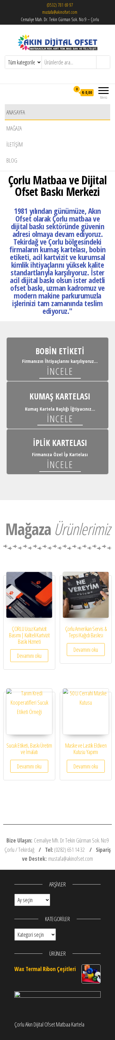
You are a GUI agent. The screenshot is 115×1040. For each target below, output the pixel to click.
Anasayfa (15, 112)
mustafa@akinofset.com (59, 12)
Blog (11, 160)
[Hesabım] (65, 92)
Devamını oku (29, 655)
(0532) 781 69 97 (60, 5)
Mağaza (14, 128)
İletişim (14, 144)
